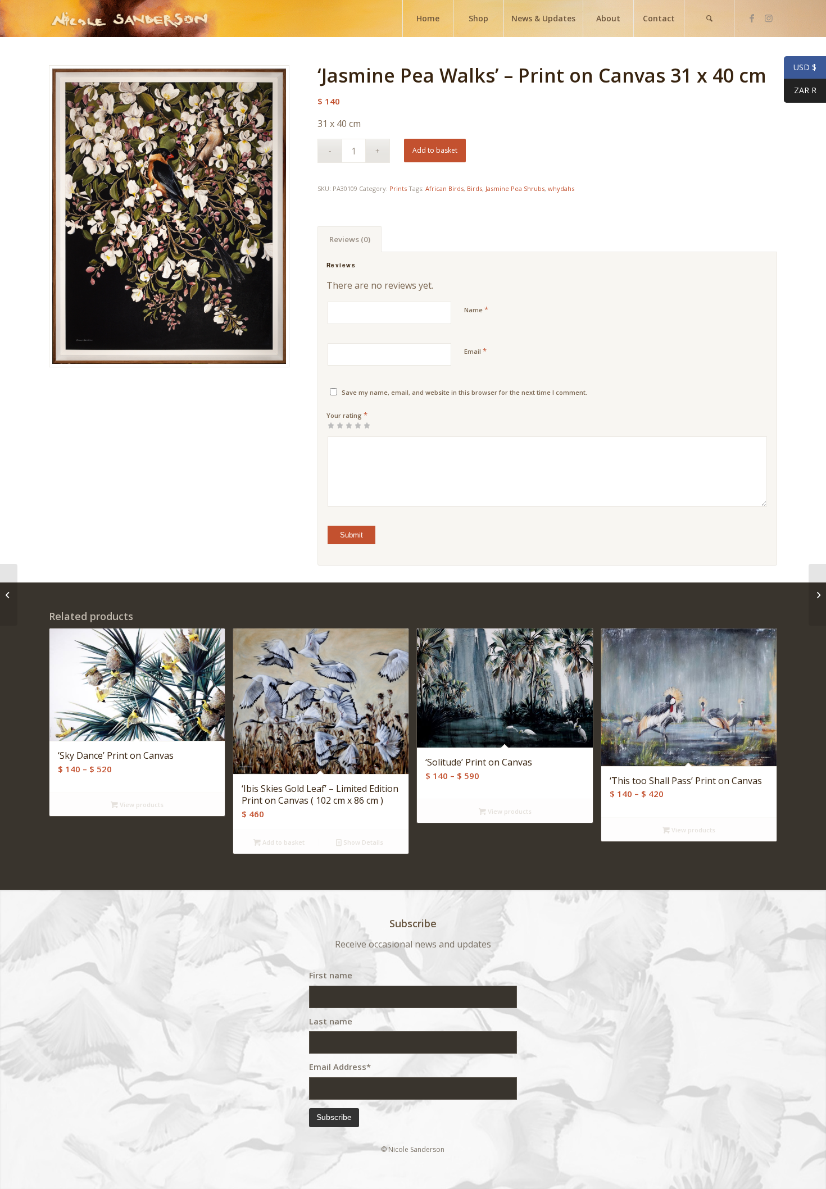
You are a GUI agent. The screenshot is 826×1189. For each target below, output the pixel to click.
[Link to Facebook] (751, 18)
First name (330, 975)
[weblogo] (130, 18)
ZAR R (800, 91)
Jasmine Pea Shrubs (514, 188)
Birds (474, 188)
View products (141, 804)
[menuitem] (427, 18)
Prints (398, 188)
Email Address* (340, 1066)
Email (475, 351)
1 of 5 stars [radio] (330, 425)
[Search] (709, 18)
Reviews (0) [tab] (349, 239)
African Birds (444, 188)
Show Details (362, 842)
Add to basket (434, 150)
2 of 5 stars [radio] (335, 425)
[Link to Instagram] (768, 18)
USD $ (800, 68)
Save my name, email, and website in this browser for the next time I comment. (464, 392)
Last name (330, 1021)
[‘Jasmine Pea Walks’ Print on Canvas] (8, 595)
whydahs (561, 188)
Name (476, 309)
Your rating (346, 415)
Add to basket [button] (283, 842)
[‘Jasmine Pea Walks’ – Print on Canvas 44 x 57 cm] (817, 595)
